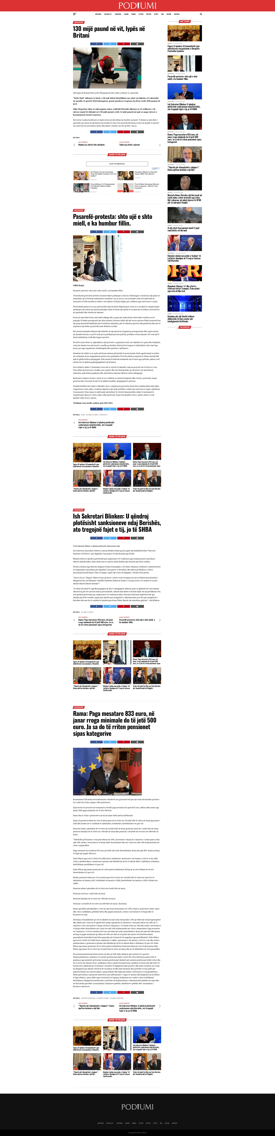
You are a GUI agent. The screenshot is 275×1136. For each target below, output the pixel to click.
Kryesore (98, 14)
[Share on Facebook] (96, 43)
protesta (103, 415)
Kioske (126, 14)
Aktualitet (108, 14)
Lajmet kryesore (117, 998)
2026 (83, 415)
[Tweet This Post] (110, 43)
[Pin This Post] (123, 43)
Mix (162, 14)
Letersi (141, 14)
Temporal (118, 14)
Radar (133, 14)
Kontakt (177, 14)
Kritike (148, 14)
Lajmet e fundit (92, 415)
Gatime (169, 14)
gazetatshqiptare (88, 998)
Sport (156, 14)
